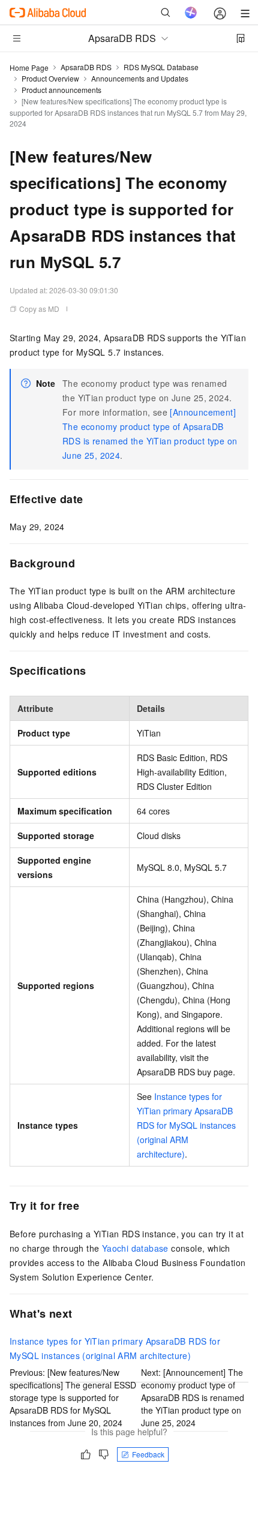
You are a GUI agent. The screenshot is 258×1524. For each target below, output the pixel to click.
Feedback (148, 1454)
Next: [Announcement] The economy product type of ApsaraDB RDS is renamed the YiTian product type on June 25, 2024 (192, 1397)
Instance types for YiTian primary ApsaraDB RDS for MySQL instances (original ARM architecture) (186, 1125)
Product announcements (61, 90)
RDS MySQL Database (161, 67)
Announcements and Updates (139, 78)
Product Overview (50, 78)
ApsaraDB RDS (86, 67)
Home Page (29, 67)
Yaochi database (135, 1248)
